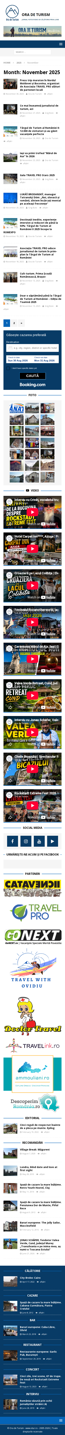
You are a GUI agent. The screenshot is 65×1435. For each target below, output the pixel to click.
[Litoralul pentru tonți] (47, 443)
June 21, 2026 (28, 1253)
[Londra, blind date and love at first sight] (10, 1171)
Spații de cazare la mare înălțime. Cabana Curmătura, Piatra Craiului (41, 1305)
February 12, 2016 (30, 1229)
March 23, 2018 (29, 1334)
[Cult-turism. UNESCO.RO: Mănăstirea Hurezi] (47, 419)
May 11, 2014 (28, 1191)
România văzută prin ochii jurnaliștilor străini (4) (36, 1402)
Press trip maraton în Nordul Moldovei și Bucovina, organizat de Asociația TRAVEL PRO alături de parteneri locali (40, 85)
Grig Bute (49, 113)
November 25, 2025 (31, 160)
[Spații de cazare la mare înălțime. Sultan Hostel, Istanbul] (47, 431)
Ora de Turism (35, 93)
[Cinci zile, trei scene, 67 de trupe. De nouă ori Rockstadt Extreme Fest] (10, 1380)
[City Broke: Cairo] (10, 1281)
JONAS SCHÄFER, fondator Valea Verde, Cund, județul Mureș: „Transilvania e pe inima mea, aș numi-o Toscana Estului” (40, 1244)
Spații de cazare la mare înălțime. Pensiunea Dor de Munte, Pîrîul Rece (41, 1205)
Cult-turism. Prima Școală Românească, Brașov (36, 275)
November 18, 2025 (15, 261)
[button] (60, 44)
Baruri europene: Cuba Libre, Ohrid (37, 1328)
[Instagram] (25, 841)
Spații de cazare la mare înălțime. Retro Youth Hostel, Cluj (41, 1186)
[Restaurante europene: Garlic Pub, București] (10, 1355)
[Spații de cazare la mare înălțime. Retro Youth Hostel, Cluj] (10, 1188)
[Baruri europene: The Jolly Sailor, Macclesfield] (10, 1226)
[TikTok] (52, 841)
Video (35, 490)
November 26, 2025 (31, 138)
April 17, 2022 (28, 1281)
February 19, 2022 (30, 1132)
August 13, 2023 (29, 1386)
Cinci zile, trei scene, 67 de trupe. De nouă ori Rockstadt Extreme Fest (40, 1379)
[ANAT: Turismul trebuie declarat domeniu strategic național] (17, 408)
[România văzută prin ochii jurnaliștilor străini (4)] (10, 1404)
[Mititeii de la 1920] (17, 443)
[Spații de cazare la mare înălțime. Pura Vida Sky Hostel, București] (17, 454)
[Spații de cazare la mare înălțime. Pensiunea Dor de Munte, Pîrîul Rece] (10, 1206)
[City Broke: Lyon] (17, 477)
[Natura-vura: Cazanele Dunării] (32, 465)
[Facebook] (12, 841)
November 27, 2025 (31, 113)
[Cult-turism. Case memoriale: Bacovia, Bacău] (32, 477)
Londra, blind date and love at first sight (38, 1168)
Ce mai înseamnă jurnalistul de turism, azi (39, 107)
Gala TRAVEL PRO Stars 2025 (37, 175)
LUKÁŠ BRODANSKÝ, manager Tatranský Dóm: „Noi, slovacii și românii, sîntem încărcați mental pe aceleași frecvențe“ (40, 199)
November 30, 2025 (15, 93)
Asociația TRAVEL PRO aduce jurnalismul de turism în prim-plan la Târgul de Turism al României (38, 253)
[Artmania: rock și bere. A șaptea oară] (17, 419)
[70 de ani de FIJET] (32, 443)
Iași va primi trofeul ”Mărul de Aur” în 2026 (38, 154)
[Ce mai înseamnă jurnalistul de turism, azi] (47, 454)
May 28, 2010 (28, 1174)
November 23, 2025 (31, 179)
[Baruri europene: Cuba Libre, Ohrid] (10, 1331)
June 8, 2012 (27, 1312)
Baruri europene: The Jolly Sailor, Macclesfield (40, 1224)
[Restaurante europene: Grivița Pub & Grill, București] (17, 431)
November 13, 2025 (31, 280)
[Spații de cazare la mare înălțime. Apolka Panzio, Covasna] (32, 419)
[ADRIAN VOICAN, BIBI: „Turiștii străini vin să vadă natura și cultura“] (32, 454)
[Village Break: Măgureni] (10, 1153)
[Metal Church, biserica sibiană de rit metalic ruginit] (17, 465)
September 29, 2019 (31, 1358)
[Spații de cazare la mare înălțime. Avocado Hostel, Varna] (47, 477)
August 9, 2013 (28, 1212)
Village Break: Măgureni (35, 1149)
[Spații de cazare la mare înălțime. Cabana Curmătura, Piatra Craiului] (10, 1306)
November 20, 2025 (15, 207)
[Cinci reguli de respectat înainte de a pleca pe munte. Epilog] (10, 1128)
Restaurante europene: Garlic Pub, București (38, 1353)
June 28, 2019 (28, 1408)
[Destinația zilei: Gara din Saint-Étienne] (47, 465)
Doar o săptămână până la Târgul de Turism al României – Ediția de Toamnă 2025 (40, 298)
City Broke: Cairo (30, 1277)
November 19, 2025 (15, 236)
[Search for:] (32, 51)
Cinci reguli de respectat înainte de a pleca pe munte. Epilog (40, 1126)
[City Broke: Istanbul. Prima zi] (32, 408)
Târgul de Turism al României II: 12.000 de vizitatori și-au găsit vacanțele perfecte (40, 131)
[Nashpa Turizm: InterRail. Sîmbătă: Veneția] (32, 431)
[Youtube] (39, 841)
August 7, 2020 (28, 1153)
